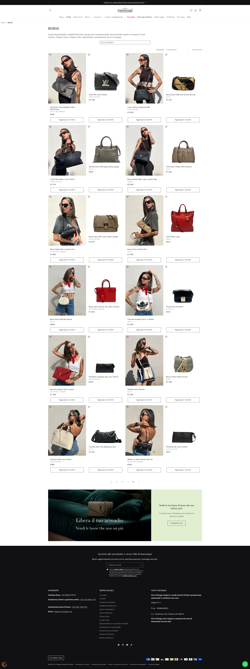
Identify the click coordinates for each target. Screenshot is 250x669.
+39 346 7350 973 (79, 607)
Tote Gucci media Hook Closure (179, 167)
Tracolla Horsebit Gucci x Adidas (140, 319)
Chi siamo (103, 595)
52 (133, 482)
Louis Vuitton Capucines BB (138, 107)
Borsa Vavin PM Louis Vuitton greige (103, 237)
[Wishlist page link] (191, 10)
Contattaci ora (176, 523)
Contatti (102, 599)
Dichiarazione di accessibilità (110, 627)
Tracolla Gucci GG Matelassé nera (102, 447)
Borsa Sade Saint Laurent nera (62, 249)
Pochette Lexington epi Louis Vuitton (104, 377)
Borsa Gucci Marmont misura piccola (181, 95)
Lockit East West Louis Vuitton (62, 179)
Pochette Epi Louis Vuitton (177, 447)
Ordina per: (160, 50)
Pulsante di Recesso (107, 634)
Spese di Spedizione (107, 609)
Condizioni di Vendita (107, 602)
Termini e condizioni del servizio (118, 664)
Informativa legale (153, 664)
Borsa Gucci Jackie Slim (137, 249)
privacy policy (118, 569)
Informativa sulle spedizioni (138, 664)
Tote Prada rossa (173, 237)
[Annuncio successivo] (201, 2)
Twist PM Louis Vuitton (98, 95)
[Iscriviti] (141, 565)
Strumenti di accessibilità (109, 631)
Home (3, 23)
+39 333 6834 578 (87, 600)
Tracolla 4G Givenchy (174, 307)
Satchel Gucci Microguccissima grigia (104, 167)
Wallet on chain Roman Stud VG (140, 459)
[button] (50, 10)
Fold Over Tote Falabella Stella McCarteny (62, 108)
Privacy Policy (105, 616)
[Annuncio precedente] (49, 2)
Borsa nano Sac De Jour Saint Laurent (104, 307)
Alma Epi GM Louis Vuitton (61, 459)
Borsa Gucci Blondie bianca (61, 319)
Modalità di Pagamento (108, 606)
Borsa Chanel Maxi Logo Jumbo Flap (142, 179)
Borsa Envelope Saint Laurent (62, 389)
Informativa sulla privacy (99, 664)
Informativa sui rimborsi (82, 664)
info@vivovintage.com (130, 576)
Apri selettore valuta (56, 658)
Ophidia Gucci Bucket (136, 389)
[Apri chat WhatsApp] (245, 664)
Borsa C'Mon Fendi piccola (177, 377)
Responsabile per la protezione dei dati (114, 623)
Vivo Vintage (57, 664)
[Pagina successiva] (139, 482)
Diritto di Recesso (106, 613)
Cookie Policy (104, 620)
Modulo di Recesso (107, 638)
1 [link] (111, 482)
